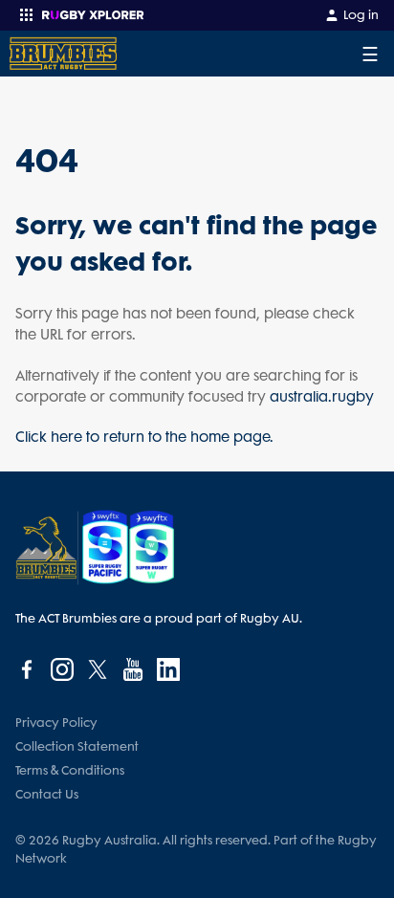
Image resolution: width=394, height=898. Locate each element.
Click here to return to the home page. (144, 437)
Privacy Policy (56, 722)
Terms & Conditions (69, 770)
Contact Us (46, 794)
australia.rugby (322, 396)
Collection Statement (77, 746)
